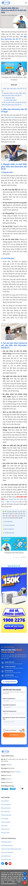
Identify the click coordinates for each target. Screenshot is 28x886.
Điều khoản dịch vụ (6, 842)
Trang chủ (3, 15)
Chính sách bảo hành (7, 845)
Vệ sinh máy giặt (5, 822)
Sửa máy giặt (4, 818)
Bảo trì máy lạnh (9, 529)
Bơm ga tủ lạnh (5, 832)
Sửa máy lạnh (8, 521)
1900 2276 (8, 764)
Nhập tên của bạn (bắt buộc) (9, 698)
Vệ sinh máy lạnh (9, 525)
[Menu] (26, 3)
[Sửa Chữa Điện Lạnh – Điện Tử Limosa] (12, 3)
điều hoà (11, 117)
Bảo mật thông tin (6, 856)
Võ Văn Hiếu (17, 772)
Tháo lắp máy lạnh (6, 815)
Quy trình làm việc (6, 859)
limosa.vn (8, 779)
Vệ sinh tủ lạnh (5, 829)
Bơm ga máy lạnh (6, 808)
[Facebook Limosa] (2, 863)
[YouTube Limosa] (10, 863)
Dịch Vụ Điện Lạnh (12, 15)
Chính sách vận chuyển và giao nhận (11, 849)
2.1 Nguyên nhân (9, 98)
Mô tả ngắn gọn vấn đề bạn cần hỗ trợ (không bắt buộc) (14, 718)
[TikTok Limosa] (6, 863)
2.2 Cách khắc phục (10, 100)
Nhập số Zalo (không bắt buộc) (9, 711)
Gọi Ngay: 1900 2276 (10, 681)
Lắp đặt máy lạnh (9, 533)
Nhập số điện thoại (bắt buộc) (9, 704)
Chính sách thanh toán (7, 852)
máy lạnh (14, 516)
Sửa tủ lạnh (4, 825)
